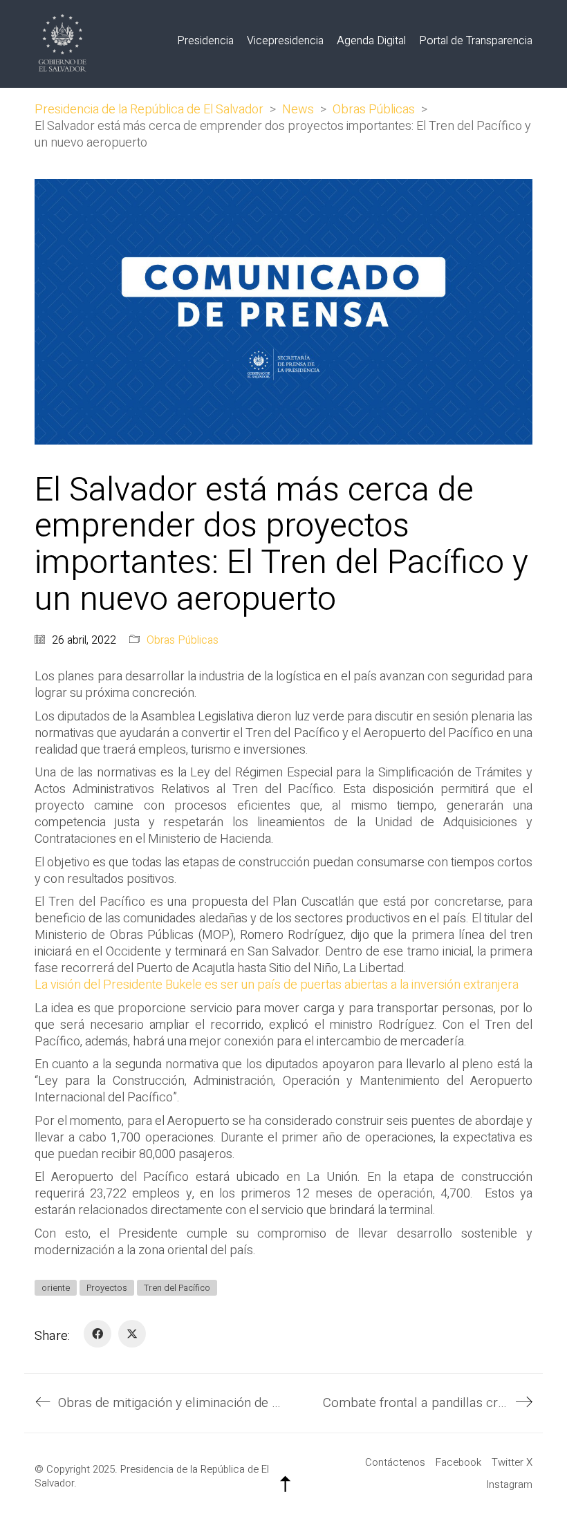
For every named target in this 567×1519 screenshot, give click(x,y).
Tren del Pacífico (177, 1287)
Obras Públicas (183, 640)
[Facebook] (97, 1334)
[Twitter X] (132, 1334)
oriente (55, 1287)
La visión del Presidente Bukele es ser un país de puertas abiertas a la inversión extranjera (277, 985)
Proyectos (106, 1287)
